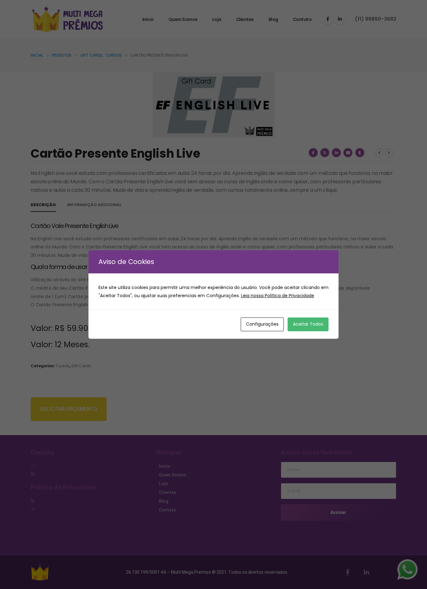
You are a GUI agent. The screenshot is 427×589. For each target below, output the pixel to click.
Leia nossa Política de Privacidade (277, 295)
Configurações (262, 324)
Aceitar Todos (308, 324)
